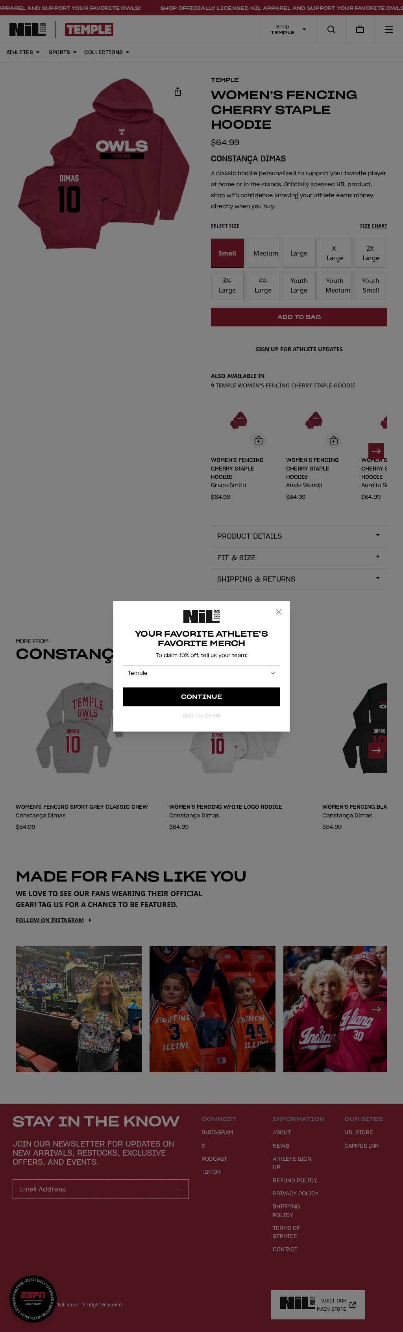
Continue (201, 696)
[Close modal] (279, 612)
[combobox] (198, 673)
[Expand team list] (273, 673)
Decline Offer (201, 716)
